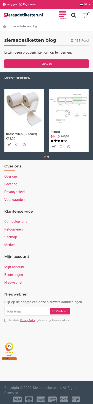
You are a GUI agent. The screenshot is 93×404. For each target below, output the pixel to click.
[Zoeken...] (73, 15)
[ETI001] (68, 108)
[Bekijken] (86, 15)
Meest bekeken (17, 78)
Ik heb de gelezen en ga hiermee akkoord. (39, 320)
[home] (4, 26)
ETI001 (55, 132)
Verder (47, 63)
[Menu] (62, 15)
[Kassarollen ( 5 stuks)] (24, 108)
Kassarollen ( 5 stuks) (21, 134)
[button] (9, 144)
